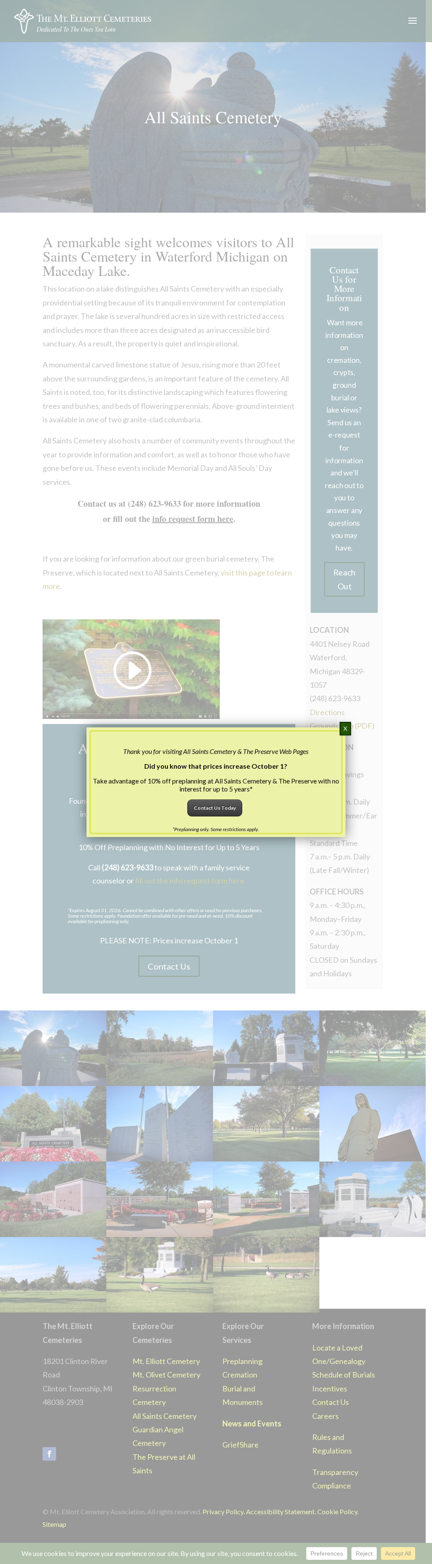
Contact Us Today (215, 808)
